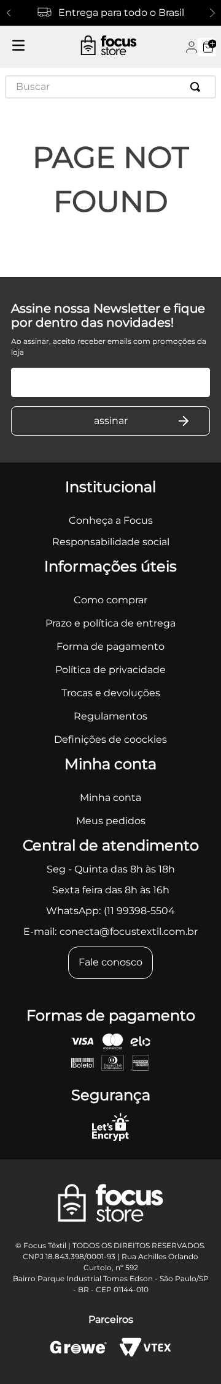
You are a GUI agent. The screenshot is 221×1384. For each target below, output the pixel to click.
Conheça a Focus (111, 520)
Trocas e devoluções (110, 693)
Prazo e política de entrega (110, 623)
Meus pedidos (110, 821)
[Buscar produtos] (197, 86)
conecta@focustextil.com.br (129, 931)
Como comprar (110, 600)
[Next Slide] (212, 13)
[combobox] (110, 87)
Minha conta (110, 797)
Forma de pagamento (110, 646)
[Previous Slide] (8, 13)
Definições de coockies (110, 739)
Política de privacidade (110, 669)
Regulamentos (110, 716)
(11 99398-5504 (139, 911)
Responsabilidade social (110, 542)
